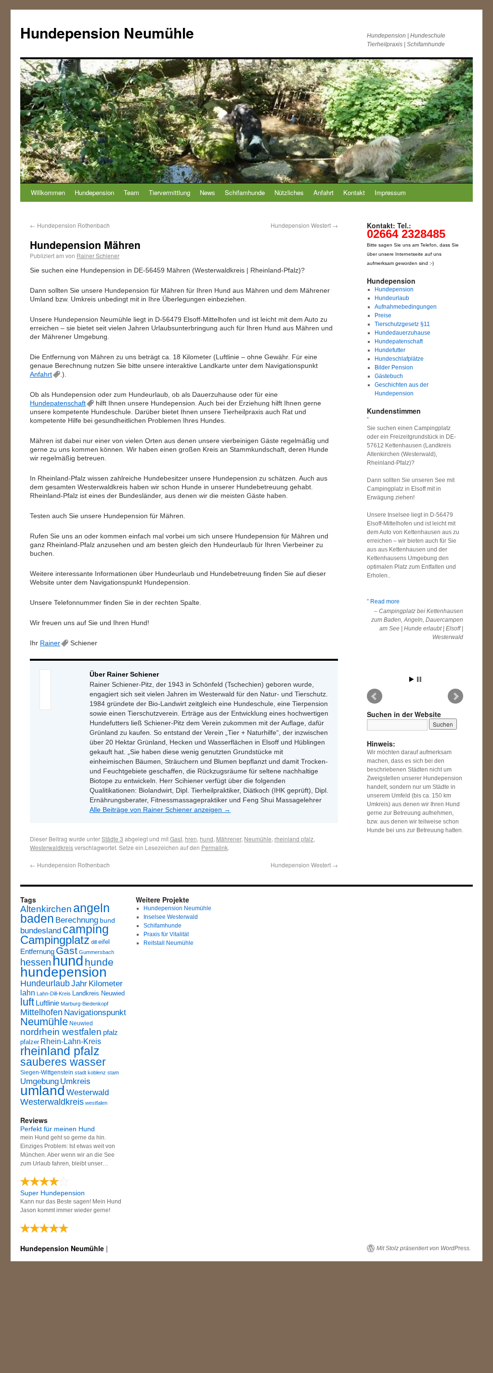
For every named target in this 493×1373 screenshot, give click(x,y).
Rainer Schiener (98, 255)
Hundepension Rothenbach (70, 225)
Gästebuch (389, 376)
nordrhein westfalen (61, 1032)
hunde (99, 962)
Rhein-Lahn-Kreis (70, 1041)
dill (94, 942)
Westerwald (87, 1092)
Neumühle (258, 839)
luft (27, 1002)
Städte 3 (112, 839)
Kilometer (106, 983)
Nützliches (289, 192)
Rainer (50, 643)
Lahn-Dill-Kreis (54, 993)
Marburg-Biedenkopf (84, 1004)
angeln (91, 908)
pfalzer (29, 1042)
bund (107, 920)
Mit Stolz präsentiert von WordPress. (423, 1248)
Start (411, 679)
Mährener (228, 839)
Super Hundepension (52, 1193)
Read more (385, 601)
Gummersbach (96, 952)
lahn (27, 993)
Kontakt (354, 192)
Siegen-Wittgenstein (46, 1072)
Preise (383, 315)
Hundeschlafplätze (399, 358)
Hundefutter (390, 350)
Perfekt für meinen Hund (57, 1129)
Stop (419, 679)
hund (206, 839)
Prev (374, 696)
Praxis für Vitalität (166, 934)
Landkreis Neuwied (98, 993)
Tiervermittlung (169, 192)
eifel (104, 941)
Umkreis (75, 1081)
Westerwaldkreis (51, 847)
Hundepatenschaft (58, 403)
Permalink (214, 847)
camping (86, 929)
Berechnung (76, 920)
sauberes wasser (63, 1062)
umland (42, 1090)
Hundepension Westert (304, 225)
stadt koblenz (90, 1072)
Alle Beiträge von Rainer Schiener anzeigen (160, 809)
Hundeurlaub (392, 298)
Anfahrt (323, 192)
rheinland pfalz (293, 839)
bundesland (40, 930)
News (207, 192)
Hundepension (94, 192)
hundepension (63, 972)
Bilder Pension (394, 367)
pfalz (110, 1032)
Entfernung (37, 951)
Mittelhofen (41, 1012)
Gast (176, 839)
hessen (35, 962)
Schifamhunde (245, 192)
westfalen (96, 1103)
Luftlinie (47, 1003)
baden (37, 918)
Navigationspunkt (95, 1012)
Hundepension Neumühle (107, 32)
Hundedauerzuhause (402, 332)
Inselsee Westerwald (170, 917)
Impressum (390, 192)
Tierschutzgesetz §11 (402, 324)
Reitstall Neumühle (168, 943)
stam (113, 1072)
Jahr (79, 983)
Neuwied (81, 1023)
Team (131, 192)
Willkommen (48, 192)
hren (191, 839)
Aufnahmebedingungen (406, 306)
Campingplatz (55, 939)
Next (455, 696)
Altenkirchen (46, 908)
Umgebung (39, 1081)
